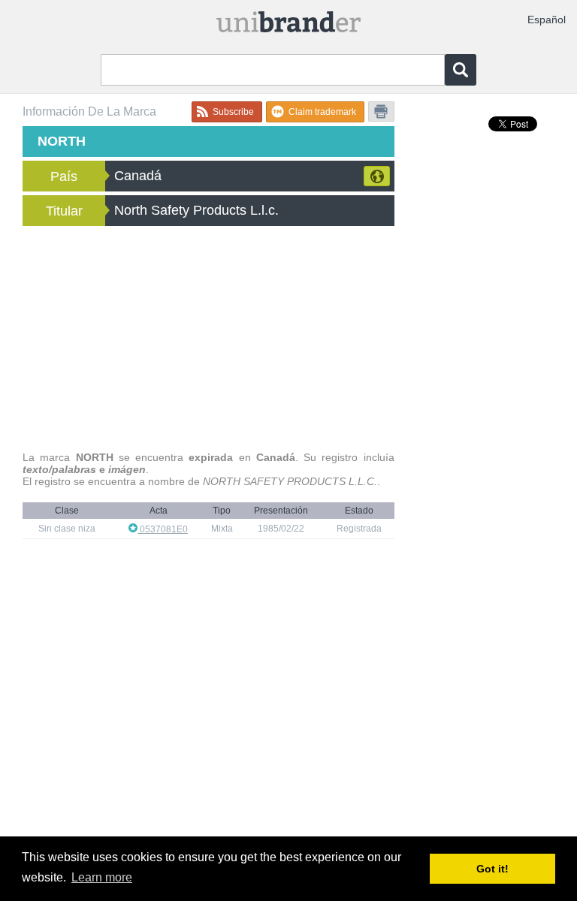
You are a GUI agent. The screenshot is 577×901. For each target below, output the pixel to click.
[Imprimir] (381, 111)
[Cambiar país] (377, 176)
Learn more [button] (101, 877)
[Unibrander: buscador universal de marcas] (288, 23)
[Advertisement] (208, 339)
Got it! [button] (492, 869)
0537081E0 (162, 529)
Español (546, 20)
